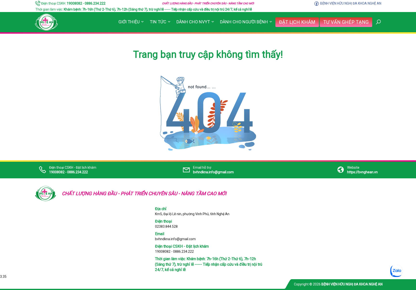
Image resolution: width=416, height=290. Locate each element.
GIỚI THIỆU (129, 21)
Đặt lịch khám (297, 22)
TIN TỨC (158, 21)
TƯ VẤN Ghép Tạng (346, 22)
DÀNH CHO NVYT (193, 21)
